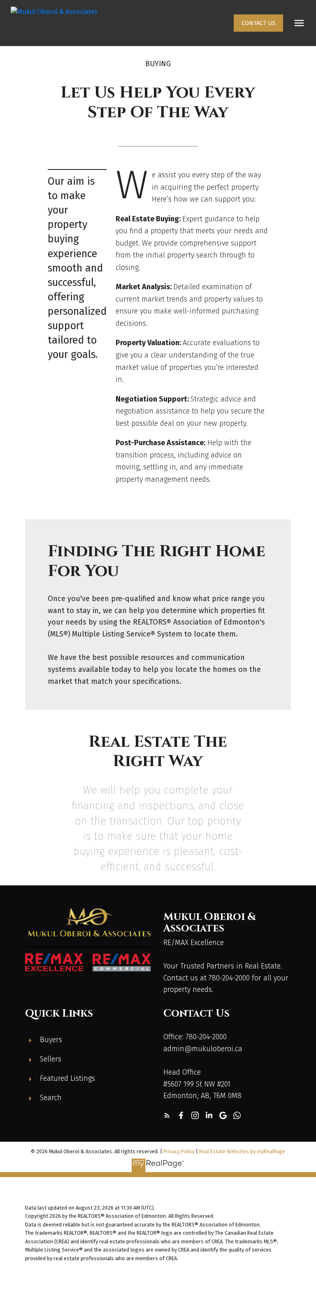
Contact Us (258, 23)
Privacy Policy (179, 1151)
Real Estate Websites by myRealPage (242, 1151)
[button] (258, 23)
